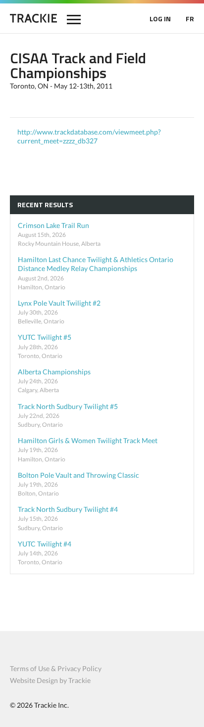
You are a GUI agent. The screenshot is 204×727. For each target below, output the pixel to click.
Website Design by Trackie (50, 680)
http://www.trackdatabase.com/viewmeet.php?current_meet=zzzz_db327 (89, 136)
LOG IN (160, 18)
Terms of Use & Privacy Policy (56, 668)
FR (190, 18)
